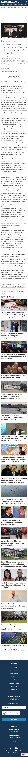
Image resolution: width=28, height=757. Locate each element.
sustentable (21, 284)
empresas (11, 291)
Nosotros (23, 4)
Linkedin (14, 689)
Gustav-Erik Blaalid (14, 731)
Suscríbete (14, 719)
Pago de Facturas (14, 683)
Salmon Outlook (14, 679)
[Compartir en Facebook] (9, 77)
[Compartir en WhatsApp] (19, 77)
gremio (4, 291)
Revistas (11, 4)
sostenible (5, 286)
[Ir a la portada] (12, 2)
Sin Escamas (17, 4)
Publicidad (14, 676)
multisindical (6, 288)
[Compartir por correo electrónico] (16, 77)
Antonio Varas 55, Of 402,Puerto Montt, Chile (14, 752)
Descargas (14, 686)
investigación (16, 288)
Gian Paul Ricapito (14, 737)
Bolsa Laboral (5, 4)
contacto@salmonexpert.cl (14, 744)
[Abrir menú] (26, 2)
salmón (13, 286)
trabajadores (20, 291)
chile (3, 293)
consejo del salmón (8, 284)
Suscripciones (14, 673)
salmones (20, 286)
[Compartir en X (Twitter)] (11, 77)
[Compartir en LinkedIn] (14, 77)
